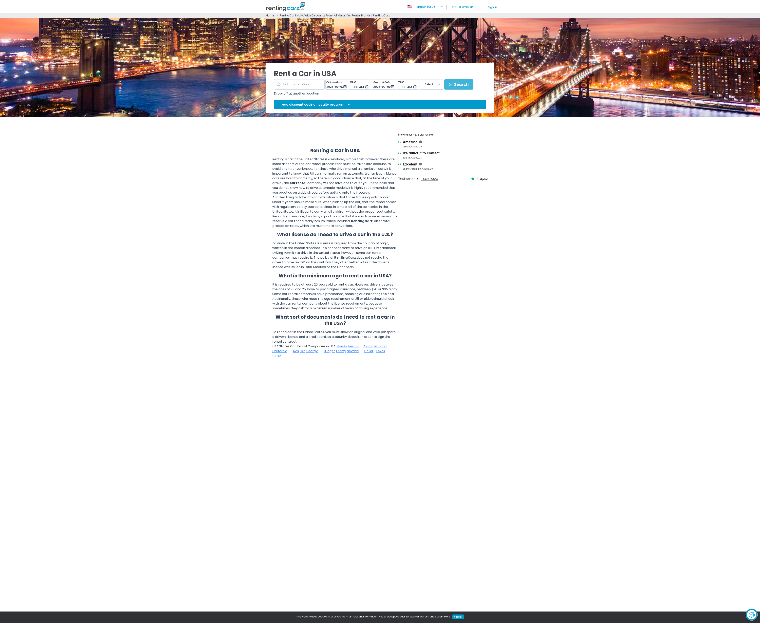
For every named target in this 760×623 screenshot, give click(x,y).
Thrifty (341, 351)
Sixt (302, 351)
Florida (341, 346)
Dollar (368, 351)
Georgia (312, 351)
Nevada (353, 351)
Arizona (353, 346)
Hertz (276, 356)
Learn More (443, 616)
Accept (458, 616)
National (380, 346)
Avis (296, 351)
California (279, 351)
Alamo (368, 346)
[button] (425, 6)
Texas (380, 351)
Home (270, 15)
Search (461, 84)
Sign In (492, 7)
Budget (329, 351)
